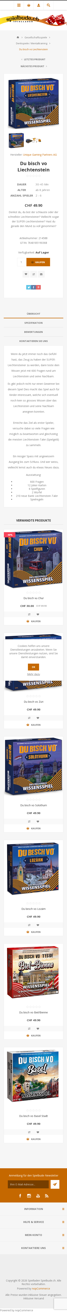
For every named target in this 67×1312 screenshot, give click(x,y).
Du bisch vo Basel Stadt (33, 1116)
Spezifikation (33, 322)
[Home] (18, 37)
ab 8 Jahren (43, 190)
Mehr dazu (33, 674)
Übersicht (33, 313)
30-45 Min (42, 184)
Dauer (21, 184)
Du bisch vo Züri (33, 701)
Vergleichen (33, 274)
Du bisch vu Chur (33, 598)
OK (33, 667)
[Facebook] (20, 1196)
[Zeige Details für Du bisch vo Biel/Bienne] (33, 973)
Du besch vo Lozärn (33, 909)
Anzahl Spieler (21, 195)
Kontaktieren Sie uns (33, 341)
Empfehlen (41, 274)
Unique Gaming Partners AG (40, 154)
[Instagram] (29, 1196)
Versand (39, 1298)
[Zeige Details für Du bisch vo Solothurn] (33, 766)
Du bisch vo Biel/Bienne (33, 1012)
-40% (10, 534)
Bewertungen (33, 332)
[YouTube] (38, 1196)
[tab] (33, 313)
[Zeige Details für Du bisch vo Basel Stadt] (33, 1076)
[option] (16, 140)
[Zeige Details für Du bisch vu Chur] (33, 559)
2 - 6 (39, 195)
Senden (55, 1184)
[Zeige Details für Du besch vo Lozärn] (33, 869)
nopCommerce (41, 1288)
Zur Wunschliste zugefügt (26, 274)
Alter (21, 190)
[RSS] (47, 1196)
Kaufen (40, 262)
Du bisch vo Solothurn (33, 805)
